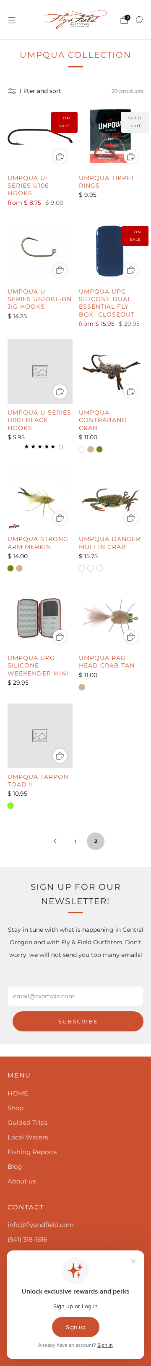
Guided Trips (27, 1122)
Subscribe (78, 1021)
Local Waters (28, 1137)
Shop (15, 1108)
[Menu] (12, 20)
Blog (15, 1166)
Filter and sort (40, 91)
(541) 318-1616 (27, 1239)
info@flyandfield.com (41, 1225)
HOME (18, 1093)
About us (22, 1181)
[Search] (139, 19)
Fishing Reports (32, 1152)
